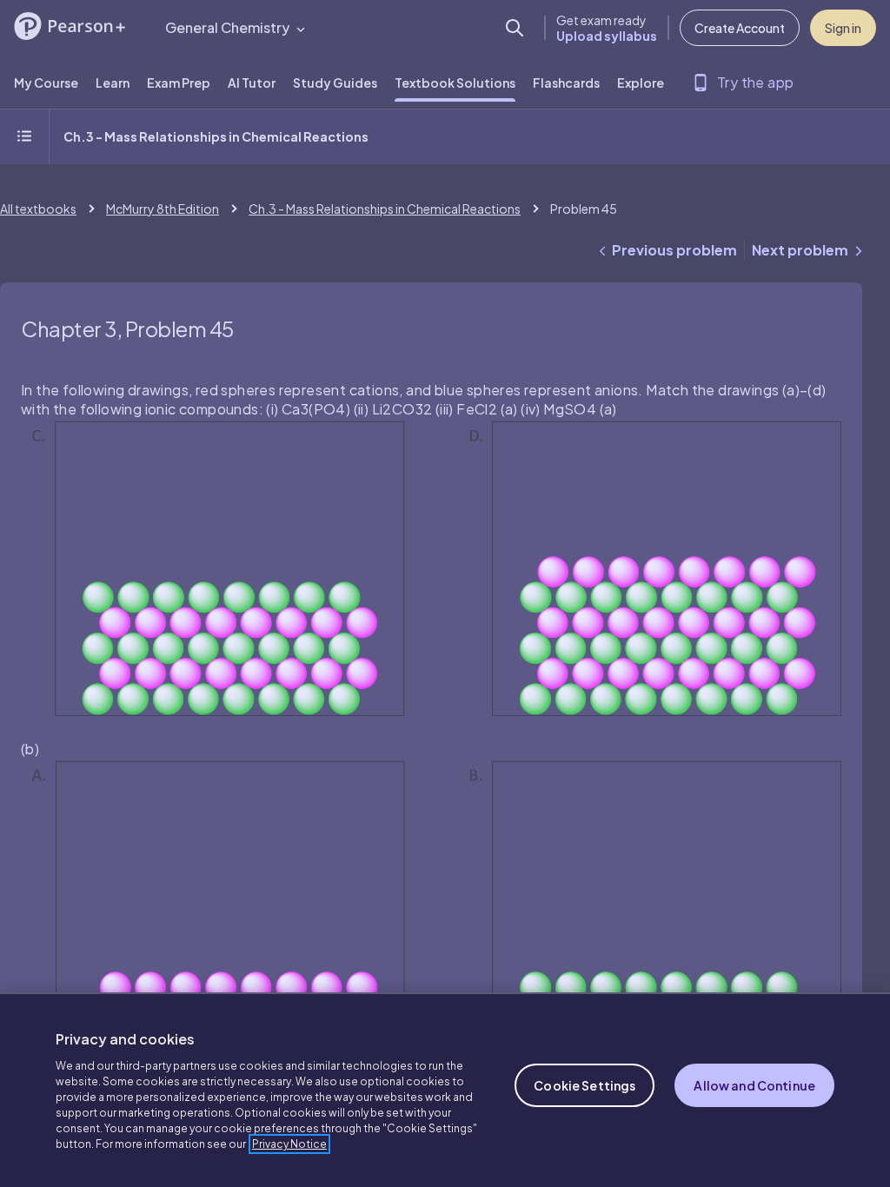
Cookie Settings (584, 1085)
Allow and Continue (754, 1085)
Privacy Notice (289, 1144)
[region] (445, 1089)
